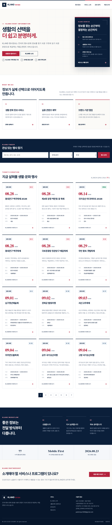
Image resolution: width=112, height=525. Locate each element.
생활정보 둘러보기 (10, 54)
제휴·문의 (107, 5)
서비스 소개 (87, 5)
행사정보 (77, 5)
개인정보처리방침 (99, 521)
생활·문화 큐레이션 (55, 504)
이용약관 (107, 521)
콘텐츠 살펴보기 (19, 124)
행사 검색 (104, 155)
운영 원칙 (97, 5)
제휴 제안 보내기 (99, 474)
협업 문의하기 (92, 124)
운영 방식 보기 (56, 124)
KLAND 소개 (29, 54)
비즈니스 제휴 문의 (92, 62)
